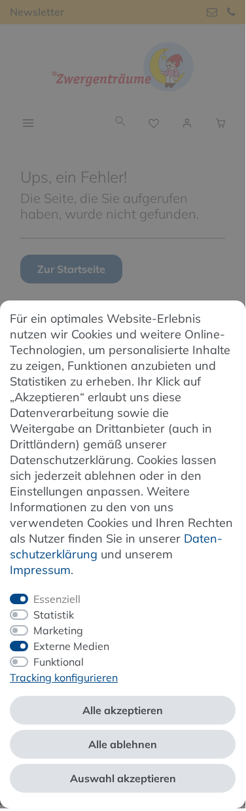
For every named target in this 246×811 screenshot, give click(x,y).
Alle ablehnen (122, 744)
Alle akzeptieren (122, 710)
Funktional (58, 661)
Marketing (58, 630)
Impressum (40, 569)
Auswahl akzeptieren (123, 778)
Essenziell (56, 598)
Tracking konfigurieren (64, 677)
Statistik (53, 614)
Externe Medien (71, 646)
